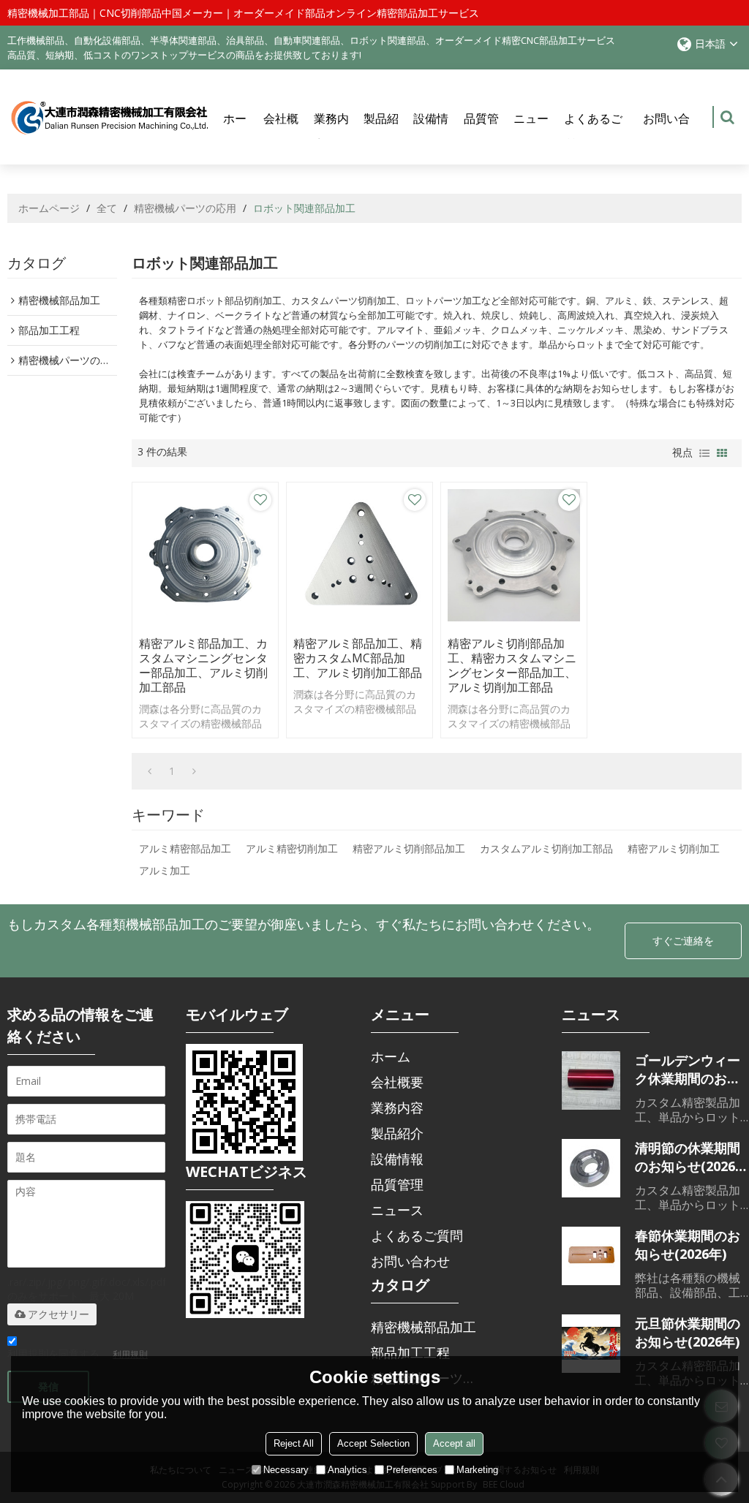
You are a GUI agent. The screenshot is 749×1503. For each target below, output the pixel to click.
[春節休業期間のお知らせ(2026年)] (591, 1256)
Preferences (411, 1469)
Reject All (294, 1443)
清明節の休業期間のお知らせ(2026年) (687, 1157)
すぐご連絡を (683, 940)
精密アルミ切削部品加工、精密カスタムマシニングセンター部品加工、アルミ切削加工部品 (512, 665)
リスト (704, 453)
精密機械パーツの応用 (185, 208)
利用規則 (130, 1354)
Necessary (286, 1469)
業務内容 (331, 131)
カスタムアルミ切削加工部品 (546, 848)
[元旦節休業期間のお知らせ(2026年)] (591, 1343)
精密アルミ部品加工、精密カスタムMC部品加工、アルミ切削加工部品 (357, 658)
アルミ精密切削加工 (292, 848)
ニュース (531, 131)
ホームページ (49, 208)
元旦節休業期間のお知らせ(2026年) (687, 1332)
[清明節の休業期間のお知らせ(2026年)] (591, 1168)
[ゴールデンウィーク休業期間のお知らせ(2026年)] (591, 1080)
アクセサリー (58, 1314)
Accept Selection (373, 1443)
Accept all (454, 1443)
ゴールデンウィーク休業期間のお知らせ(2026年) (687, 1069)
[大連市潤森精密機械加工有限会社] (109, 117)
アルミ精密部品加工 (185, 848)
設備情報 (430, 131)
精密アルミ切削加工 (674, 848)
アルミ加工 (164, 870)
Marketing (477, 1469)
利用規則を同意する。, (77, 1353)
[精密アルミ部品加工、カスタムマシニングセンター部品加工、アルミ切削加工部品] (205, 555)
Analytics (347, 1469)
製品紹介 (381, 131)
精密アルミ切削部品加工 (409, 848)
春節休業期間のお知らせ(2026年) (687, 1244)
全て (107, 208)
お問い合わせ (666, 131)
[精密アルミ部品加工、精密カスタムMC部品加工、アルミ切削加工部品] (359, 555)
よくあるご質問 (593, 131)
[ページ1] (149, 771)
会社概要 (280, 131)
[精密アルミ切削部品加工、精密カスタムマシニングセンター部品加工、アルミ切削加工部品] (514, 555)
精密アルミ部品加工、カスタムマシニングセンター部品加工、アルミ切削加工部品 (203, 665)
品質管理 (481, 131)
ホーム (234, 131)
